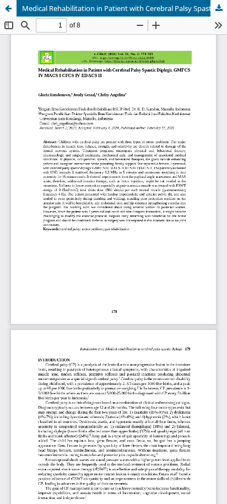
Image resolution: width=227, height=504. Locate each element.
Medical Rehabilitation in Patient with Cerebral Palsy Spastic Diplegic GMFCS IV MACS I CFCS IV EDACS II (124, 8)
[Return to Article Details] (8, 8)
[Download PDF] (218, 8)
